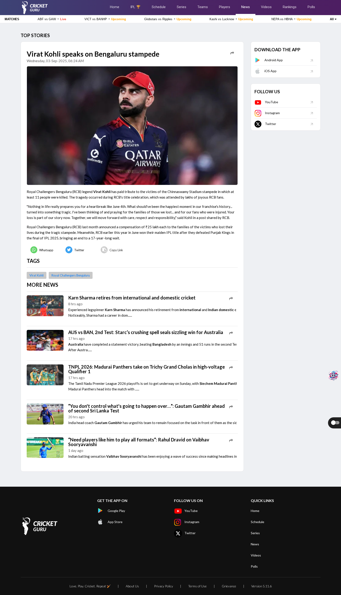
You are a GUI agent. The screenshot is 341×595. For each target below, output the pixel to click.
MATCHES (12, 19)
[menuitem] (44, 250)
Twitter (270, 124)
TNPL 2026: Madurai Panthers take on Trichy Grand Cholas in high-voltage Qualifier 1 (146, 369)
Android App (273, 60)
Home (114, 7)
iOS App (270, 71)
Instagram (272, 113)
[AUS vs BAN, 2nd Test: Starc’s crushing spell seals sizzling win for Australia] (45, 340)
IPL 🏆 (135, 7)
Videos (266, 7)
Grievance (229, 586)
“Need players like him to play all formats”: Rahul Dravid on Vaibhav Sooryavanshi (138, 442)
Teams (202, 7)
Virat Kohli (36, 275)
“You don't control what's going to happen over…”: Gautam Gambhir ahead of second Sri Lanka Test (146, 408)
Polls (311, 7)
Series (181, 7)
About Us (132, 586)
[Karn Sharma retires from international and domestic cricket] (45, 305)
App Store (115, 522)
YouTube (271, 102)
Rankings (289, 7)
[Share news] (232, 53)
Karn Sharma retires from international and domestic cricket (132, 297)
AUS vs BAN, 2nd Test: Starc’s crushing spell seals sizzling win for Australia (145, 332)
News (245, 7)
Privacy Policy (163, 586)
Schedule (159, 7)
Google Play (116, 511)
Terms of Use (197, 586)
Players (224, 7)
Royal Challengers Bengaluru (70, 275)
